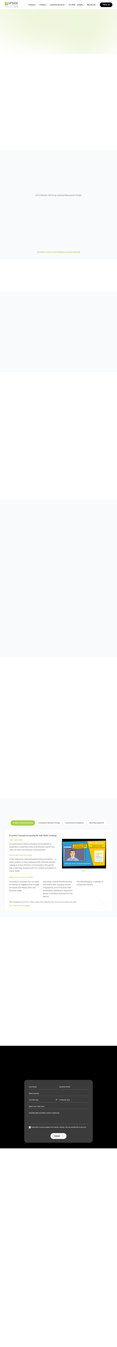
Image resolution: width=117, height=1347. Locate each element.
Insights (80, 5)
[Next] (105, 904)
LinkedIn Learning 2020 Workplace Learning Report (58, 252)
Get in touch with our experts (19, 906)
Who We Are (91, 5)
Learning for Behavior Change (49, 823)
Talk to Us (106, 5)
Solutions (31, 5)
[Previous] (100, 904)
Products (42, 5)
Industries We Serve (57, 5)
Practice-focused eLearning (23, 823)
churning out (15, 80)
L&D (34, 83)
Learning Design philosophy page (83, 648)
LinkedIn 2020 (30, 138)
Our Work (72, 5)
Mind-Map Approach (96, 823)
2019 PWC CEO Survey (86, 138)
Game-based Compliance (74, 823)
